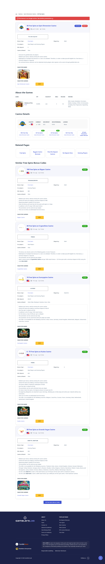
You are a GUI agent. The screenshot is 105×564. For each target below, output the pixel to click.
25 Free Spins (54, 133)
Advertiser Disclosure (60, 550)
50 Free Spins (39, 133)
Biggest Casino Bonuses (37, 153)
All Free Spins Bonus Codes (52, 502)
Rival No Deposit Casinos (53, 153)
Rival (25, 105)
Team (42, 522)
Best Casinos (62, 525)
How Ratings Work (46, 530)
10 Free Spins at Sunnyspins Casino (40, 277)
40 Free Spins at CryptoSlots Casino (40, 226)
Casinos (20, 14)
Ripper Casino (21, 217)
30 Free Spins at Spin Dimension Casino (41, 26)
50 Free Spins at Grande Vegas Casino (41, 429)
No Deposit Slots (68, 153)
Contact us (44, 525)
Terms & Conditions (46, 532)
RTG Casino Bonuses (64, 530)
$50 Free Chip (24, 133)
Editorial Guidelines (46, 527)
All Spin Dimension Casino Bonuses (84, 134)
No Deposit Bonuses (64, 520)
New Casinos (62, 527)
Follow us (83, 558)
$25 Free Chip (69, 133)
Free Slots (61, 532)
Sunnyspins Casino (22, 343)
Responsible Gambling (47, 550)
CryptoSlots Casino (22, 269)
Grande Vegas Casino (22, 495)
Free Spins (30, 41)
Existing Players (82, 153)
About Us (43, 520)
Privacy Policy (44, 535)
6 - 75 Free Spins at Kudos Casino (39, 352)
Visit (39, 84)
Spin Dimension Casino (30, 14)
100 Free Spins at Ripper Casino (38, 169)
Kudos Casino (20, 421)
